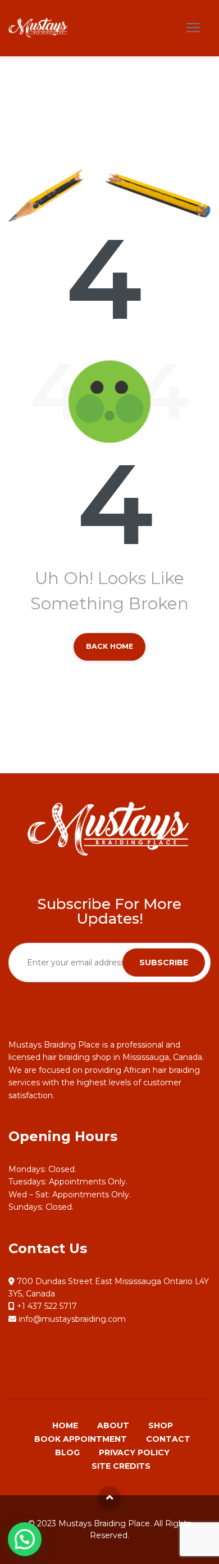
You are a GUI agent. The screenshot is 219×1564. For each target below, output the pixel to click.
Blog (67, 1452)
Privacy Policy (134, 1452)
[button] (25, 1539)
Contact (168, 1439)
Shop (160, 1425)
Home (65, 1425)
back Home (109, 646)
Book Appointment (80, 1439)
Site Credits (121, 1466)
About (113, 1425)
